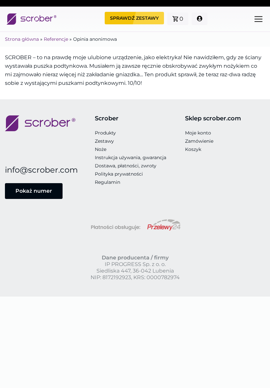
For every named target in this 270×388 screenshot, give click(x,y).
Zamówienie (199, 141)
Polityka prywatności (119, 174)
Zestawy (104, 141)
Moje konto (198, 133)
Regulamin (107, 182)
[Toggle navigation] (258, 19)
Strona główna (22, 39)
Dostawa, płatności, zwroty (125, 166)
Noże (100, 149)
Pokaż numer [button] (33, 191)
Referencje (56, 39)
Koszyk (193, 149)
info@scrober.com (41, 170)
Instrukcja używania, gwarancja (130, 157)
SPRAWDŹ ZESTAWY (134, 18)
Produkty (105, 133)
